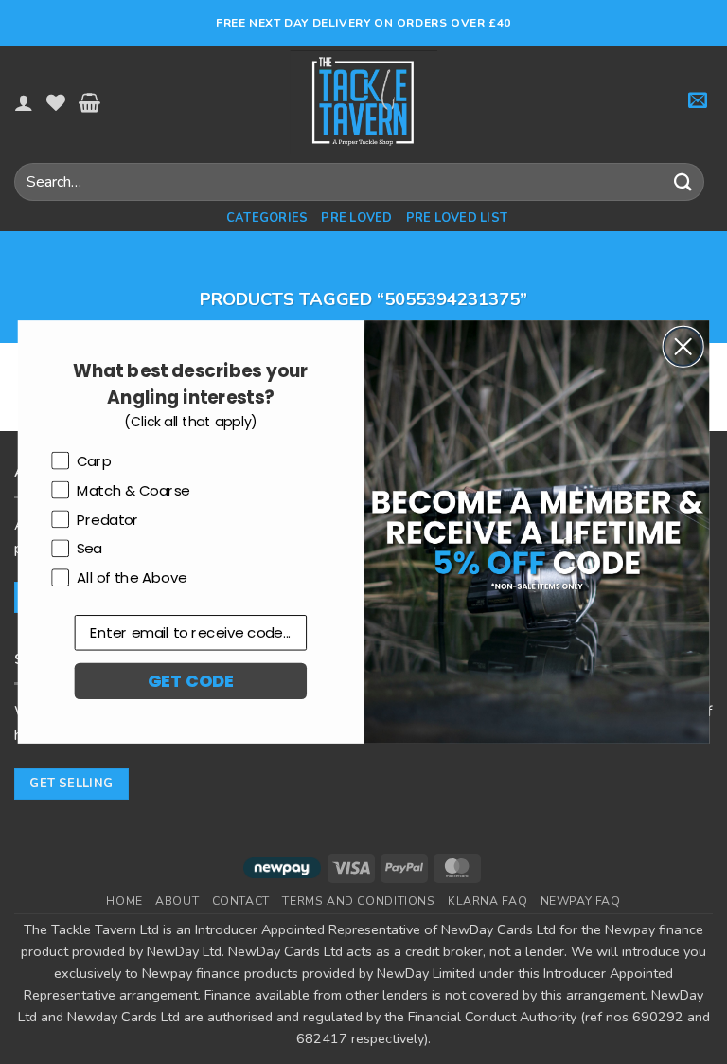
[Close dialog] (683, 347)
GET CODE (190, 681)
